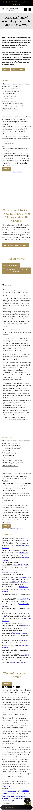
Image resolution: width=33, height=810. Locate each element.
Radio (3, 146)
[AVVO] (16, 687)
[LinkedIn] (8, 687)
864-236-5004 (23, 587)
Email (7, 106)
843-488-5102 (23, 553)
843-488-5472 (25, 599)
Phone (7, 103)
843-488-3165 (25, 626)
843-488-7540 (23, 577)
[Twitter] (5, 687)
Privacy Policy (17, 172)
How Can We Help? (11, 89)
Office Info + (23, 545)
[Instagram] (14, 687)
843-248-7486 (22, 565)
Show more (5, 141)
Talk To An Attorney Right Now (15, 245)
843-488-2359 (24, 540)
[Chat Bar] (16, 807)
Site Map (4, 800)
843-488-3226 (25, 640)
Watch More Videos (10, 265)
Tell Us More (9, 108)
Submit (6, 169)
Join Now (6, 683)
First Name (8, 93)
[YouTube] (11, 687)
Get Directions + (14, 572)
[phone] (25, 9)
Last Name (8, 98)
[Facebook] (3, 687)
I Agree (8, 143)
